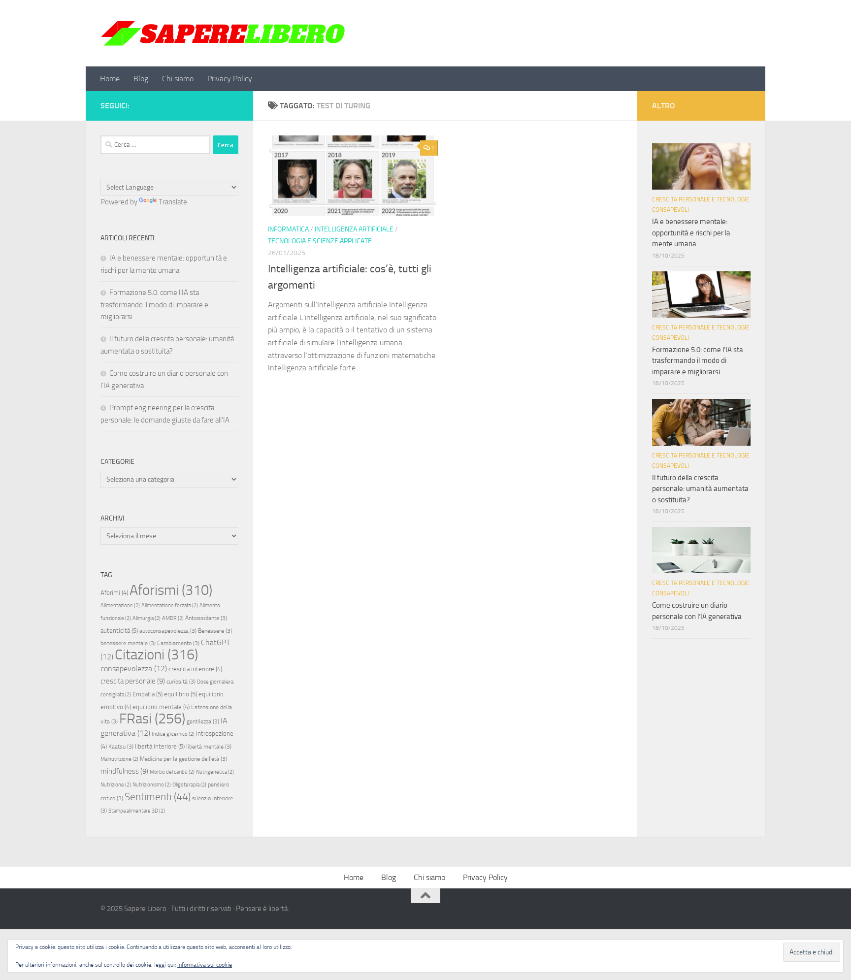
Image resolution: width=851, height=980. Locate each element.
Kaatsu (120, 746)
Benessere (215, 630)
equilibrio (180, 694)
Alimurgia (146, 618)
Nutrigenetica (215, 772)
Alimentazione (120, 605)
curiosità (181, 681)
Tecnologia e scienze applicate (320, 241)
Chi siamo (178, 78)
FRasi (152, 719)
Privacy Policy (229, 78)
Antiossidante (206, 618)
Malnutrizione (119, 759)
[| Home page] (223, 33)
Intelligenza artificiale (354, 229)
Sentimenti (158, 796)
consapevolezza (133, 668)
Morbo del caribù (172, 772)
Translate (173, 201)
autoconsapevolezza (167, 630)
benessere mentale (128, 643)
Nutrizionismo (151, 785)
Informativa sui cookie (204, 964)
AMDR (173, 618)
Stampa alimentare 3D (136, 811)
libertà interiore (160, 746)
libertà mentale (208, 746)
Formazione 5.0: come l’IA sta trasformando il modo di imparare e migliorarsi (154, 304)
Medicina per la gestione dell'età (183, 758)
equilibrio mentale (161, 707)
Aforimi (114, 592)
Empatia (147, 694)
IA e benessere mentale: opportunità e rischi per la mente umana (691, 232)
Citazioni (156, 654)
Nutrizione (115, 785)
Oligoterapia (189, 785)
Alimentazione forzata (169, 605)
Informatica (288, 229)
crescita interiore (195, 669)
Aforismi (171, 590)
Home (110, 78)
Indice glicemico (173, 734)
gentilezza (203, 721)
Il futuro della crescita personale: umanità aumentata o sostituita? (700, 488)
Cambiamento (178, 643)
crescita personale (132, 681)
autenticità (119, 630)
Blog (140, 78)
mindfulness (124, 771)
